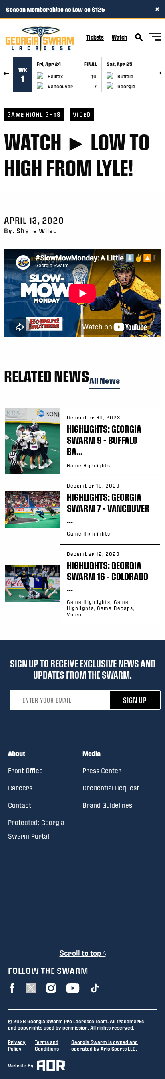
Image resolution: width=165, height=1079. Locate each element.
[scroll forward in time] (158, 74)
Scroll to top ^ (83, 953)
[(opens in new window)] (12, 988)
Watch (119, 37)
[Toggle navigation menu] (155, 38)
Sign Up (135, 700)
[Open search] (139, 37)
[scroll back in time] (6, 74)
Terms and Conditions (47, 1045)
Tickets (95, 37)
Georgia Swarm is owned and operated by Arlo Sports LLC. (104, 1045)
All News (104, 381)
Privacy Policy (17, 1045)
